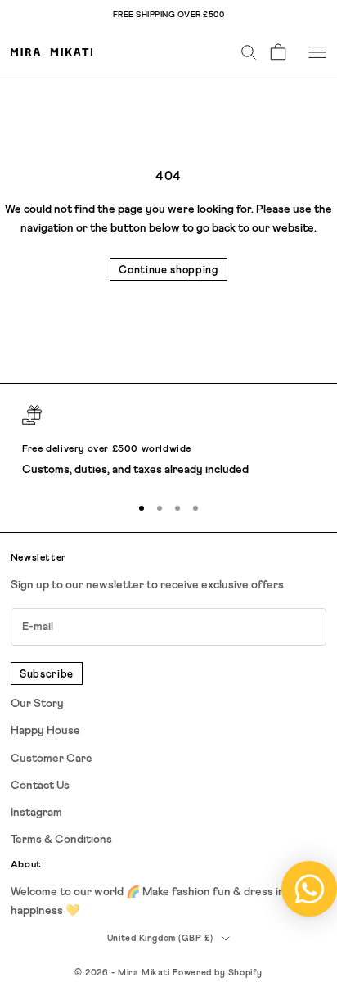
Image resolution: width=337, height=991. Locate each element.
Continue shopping (168, 270)
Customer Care (51, 758)
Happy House (45, 730)
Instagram (36, 812)
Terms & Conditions (61, 839)
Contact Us (40, 785)
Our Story (37, 703)
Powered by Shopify (218, 972)
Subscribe (47, 674)
